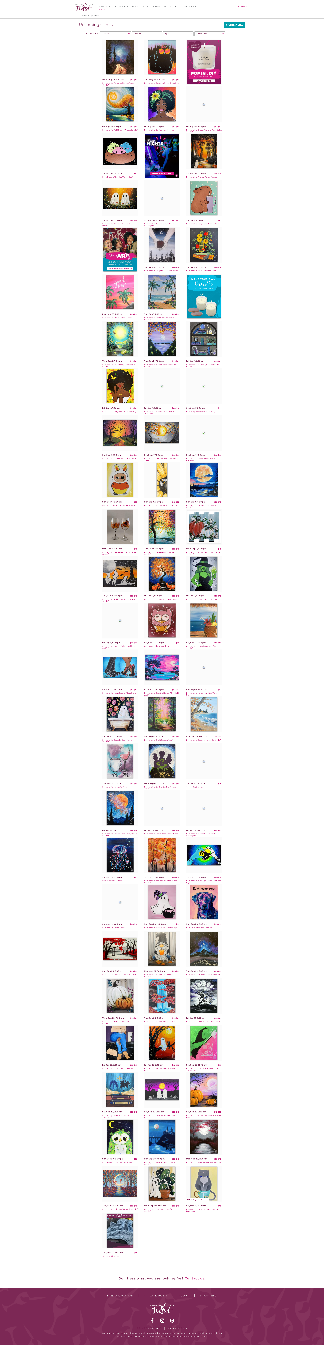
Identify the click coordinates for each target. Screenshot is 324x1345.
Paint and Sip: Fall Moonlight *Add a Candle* (120, 1209)
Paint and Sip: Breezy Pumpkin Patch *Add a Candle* (204, 131)
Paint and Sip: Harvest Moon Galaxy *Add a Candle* (119, 835)
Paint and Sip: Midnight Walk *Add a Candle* (204, 1162)
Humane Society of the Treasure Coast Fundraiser (202, 1210)
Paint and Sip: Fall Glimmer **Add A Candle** (120, 130)
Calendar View (234, 25)
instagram (162, 1320)
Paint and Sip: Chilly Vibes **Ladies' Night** (119, 1068)
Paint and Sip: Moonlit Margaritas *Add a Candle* (118, 366)
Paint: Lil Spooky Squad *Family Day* (201, 412)
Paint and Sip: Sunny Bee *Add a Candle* (160, 505)
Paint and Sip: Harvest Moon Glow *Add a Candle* (202, 506)
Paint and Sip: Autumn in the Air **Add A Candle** (160, 366)
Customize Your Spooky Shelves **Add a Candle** (202, 366)
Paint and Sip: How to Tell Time (114, 787)
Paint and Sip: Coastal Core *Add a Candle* (203, 740)
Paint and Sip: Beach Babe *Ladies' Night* (161, 834)
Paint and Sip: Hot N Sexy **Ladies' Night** (203, 599)
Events (123, 7)
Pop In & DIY (159, 7)
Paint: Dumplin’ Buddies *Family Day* (117, 177)
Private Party (156, 1295)
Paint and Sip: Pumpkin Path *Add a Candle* (162, 599)
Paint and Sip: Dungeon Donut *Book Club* (161, 83)
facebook (152, 1320)
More (173, 7)
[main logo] (83, 3)
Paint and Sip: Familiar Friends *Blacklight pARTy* (161, 1069)
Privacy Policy (149, 1328)
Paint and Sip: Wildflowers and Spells (201, 271)
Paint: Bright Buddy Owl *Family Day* (117, 1162)
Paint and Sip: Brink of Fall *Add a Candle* (119, 975)
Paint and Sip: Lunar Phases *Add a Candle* (203, 1021)
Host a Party (140, 7)
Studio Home (107, 7)
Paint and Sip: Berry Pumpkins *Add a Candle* (117, 1022)
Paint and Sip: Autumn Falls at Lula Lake (160, 1021)
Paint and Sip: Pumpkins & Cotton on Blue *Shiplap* (203, 553)
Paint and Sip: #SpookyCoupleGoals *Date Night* (203, 882)
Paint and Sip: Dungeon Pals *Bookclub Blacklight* (202, 459)
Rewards (243, 7)
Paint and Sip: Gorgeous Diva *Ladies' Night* (120, 412)
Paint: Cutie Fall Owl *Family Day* (157, 646)
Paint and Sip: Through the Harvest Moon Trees (161, 459)
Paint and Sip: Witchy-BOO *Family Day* (160, 928)
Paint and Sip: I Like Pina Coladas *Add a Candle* (202, 647)
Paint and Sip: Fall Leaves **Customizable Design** (119, 553)
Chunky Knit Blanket (194, 787)
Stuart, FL (104, 10)
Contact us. (195, 1278)
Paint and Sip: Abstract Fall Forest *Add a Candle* (160, 882)
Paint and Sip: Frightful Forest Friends (201, 177)
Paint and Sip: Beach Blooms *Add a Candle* (159, 319)
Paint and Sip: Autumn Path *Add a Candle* (119, 458)
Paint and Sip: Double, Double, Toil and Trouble (160, 788)
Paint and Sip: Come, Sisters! (114, 928)
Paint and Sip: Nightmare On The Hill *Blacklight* (159, 412)
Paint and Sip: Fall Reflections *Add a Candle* (159, 553)
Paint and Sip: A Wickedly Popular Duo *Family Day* (202, 1069)
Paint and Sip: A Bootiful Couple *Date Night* (117, 225)
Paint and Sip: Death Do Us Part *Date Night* (159, 1116)
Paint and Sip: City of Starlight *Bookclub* (203, 975)
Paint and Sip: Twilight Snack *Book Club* (161, 271)
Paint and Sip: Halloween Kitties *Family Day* (202, 694)
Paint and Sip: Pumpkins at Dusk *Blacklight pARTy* (203, 1116)
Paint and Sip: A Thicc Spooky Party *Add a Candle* (119, 600)
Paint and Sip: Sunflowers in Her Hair (159, 130)
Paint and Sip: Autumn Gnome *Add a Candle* (159, 975)
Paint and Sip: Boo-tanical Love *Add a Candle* (160, 1210)
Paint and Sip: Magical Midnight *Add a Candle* (159, 1163)
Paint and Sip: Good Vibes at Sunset (117, 318)
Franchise (189, 7)
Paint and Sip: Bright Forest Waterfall (159, 740)
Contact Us (177, 1328)
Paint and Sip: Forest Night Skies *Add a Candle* (118, 84)
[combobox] (115, 33)
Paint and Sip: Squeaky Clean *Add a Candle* (117, 741)
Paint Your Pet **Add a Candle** (199, 928)
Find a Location (120, 1295)
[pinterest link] (172, 1320)
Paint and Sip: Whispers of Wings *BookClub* (115, 1116)
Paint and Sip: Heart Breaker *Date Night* (119, 693)
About (184, 1295)
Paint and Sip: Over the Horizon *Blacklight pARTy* (161, 694)
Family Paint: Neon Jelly (112, 881)
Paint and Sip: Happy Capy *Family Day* (202, 224)
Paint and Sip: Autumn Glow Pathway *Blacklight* (159, 225)
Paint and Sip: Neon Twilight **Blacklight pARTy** (118, 647)
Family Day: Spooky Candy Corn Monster (118, 505)
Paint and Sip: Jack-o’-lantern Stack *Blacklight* (200, 835)
